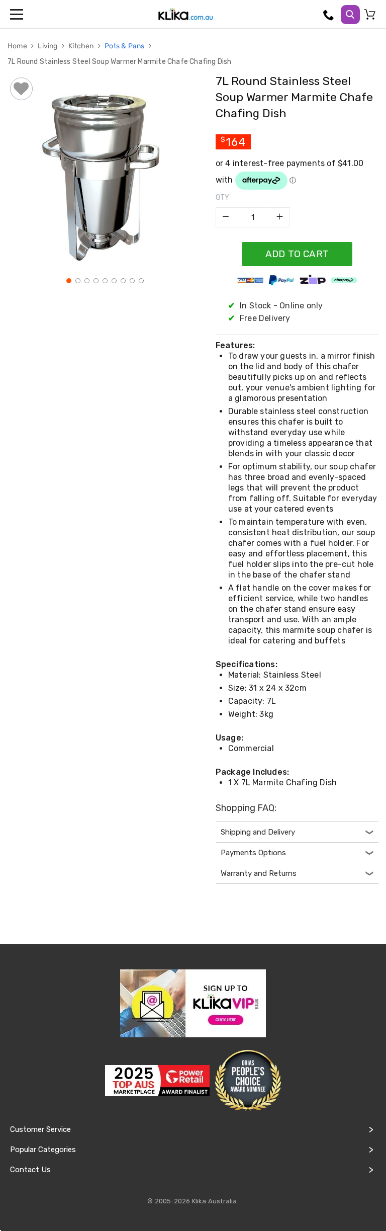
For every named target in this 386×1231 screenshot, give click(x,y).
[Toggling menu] (17, 14)
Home (18, 46)
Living (48, 46)
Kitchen (81, 46)
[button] (67, 279)
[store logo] (185, 14)
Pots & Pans (125, 46)
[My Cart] (371, 16)
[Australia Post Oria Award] (248, 1081)
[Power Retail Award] (157, 1080)
